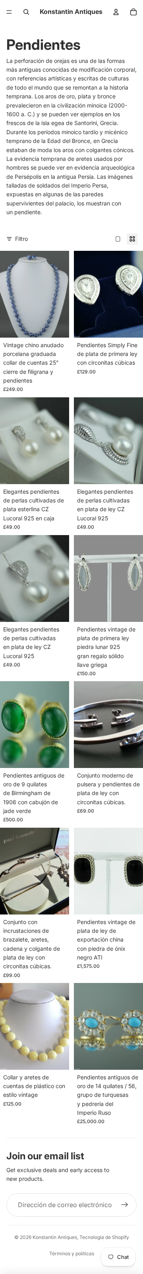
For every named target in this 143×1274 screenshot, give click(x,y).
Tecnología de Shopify (104, 1237)
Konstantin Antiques (55, 1237)
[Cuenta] (116, 12)
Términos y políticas (71, 1253)
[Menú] (9, 12)
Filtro (21, 238)
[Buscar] (26, 12)
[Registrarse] (124, 1205)
